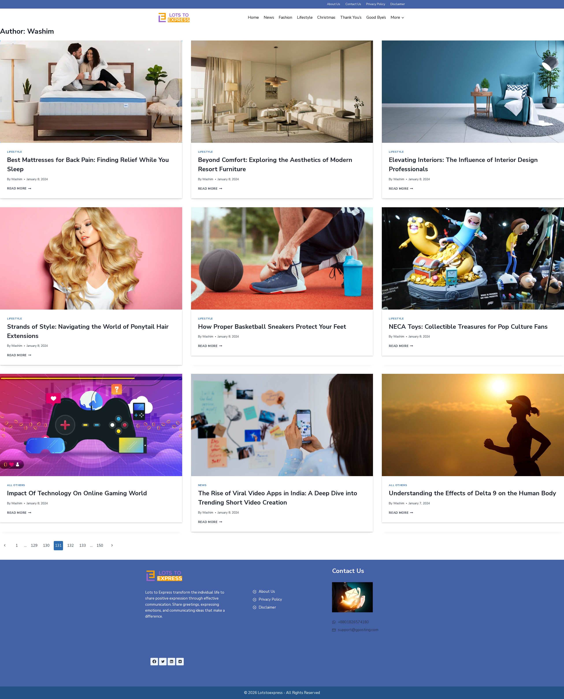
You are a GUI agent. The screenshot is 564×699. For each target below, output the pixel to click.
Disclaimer (397, 4)
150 (99, 545)
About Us (333, 4)
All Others (16, 485)
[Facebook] (154, 661)
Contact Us (353, 4)
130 (46, 545)
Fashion (285, 17)
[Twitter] (163, 661)
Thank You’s (351, 17)
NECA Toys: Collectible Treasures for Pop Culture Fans (468, 327)
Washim (16, 179)
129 (34, 545)
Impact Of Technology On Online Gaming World (77, 493)
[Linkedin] (171, 661)
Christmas (326, 17)
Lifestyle (305, 17)
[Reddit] (180, 661)
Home (253, 17)
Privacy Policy (375, 4)
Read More (19, 188)
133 (82, 545)
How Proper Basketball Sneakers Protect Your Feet (272, 327)
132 (70, 545)
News (269, 17)
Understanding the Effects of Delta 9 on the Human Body (472, 493)
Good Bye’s (376, 17)
